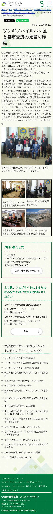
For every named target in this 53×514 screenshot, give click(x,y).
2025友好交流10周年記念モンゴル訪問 (22, 452)
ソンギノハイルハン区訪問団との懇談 (21, 368)
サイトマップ (17, 486)
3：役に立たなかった (16, 312)
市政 (10, 10)
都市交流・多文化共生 (23, 10)
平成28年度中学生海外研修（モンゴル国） (24, 380)
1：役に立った (13, 309)
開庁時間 (42, 486)
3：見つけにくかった (16, 324)
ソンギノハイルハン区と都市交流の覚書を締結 (26, 363)
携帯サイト (30, 486)
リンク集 (4, 486)
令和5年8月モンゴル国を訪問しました (22, 427)
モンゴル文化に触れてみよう (17, 457)
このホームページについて (11, 478)
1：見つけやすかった (16, 321)
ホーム (4, 10)
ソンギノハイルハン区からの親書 (19, 358)
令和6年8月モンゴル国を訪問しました (22, 439)
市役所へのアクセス (8, 490)
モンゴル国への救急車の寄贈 (17, 385)
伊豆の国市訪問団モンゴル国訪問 (19, 406)
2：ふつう (29, 309)
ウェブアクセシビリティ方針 (12, 482)
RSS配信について (33, 482)
